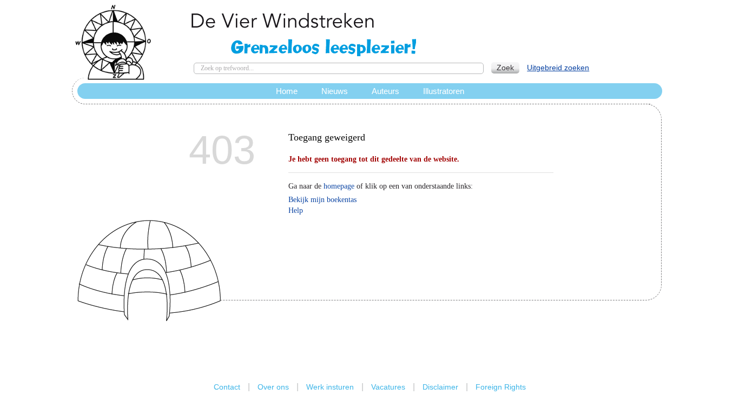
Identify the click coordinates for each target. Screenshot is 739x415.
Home (287, 91)
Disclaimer (440, 387)
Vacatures (388, 387)
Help (295, 210)
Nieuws (334, 91)
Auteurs (385, 91)
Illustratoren (443, 91)
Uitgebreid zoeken (558, 67)
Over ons (273, 387)
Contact (227, 387)
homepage (339, 186)
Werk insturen (330, 387)
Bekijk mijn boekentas (322, 200)
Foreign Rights (501, 387)
